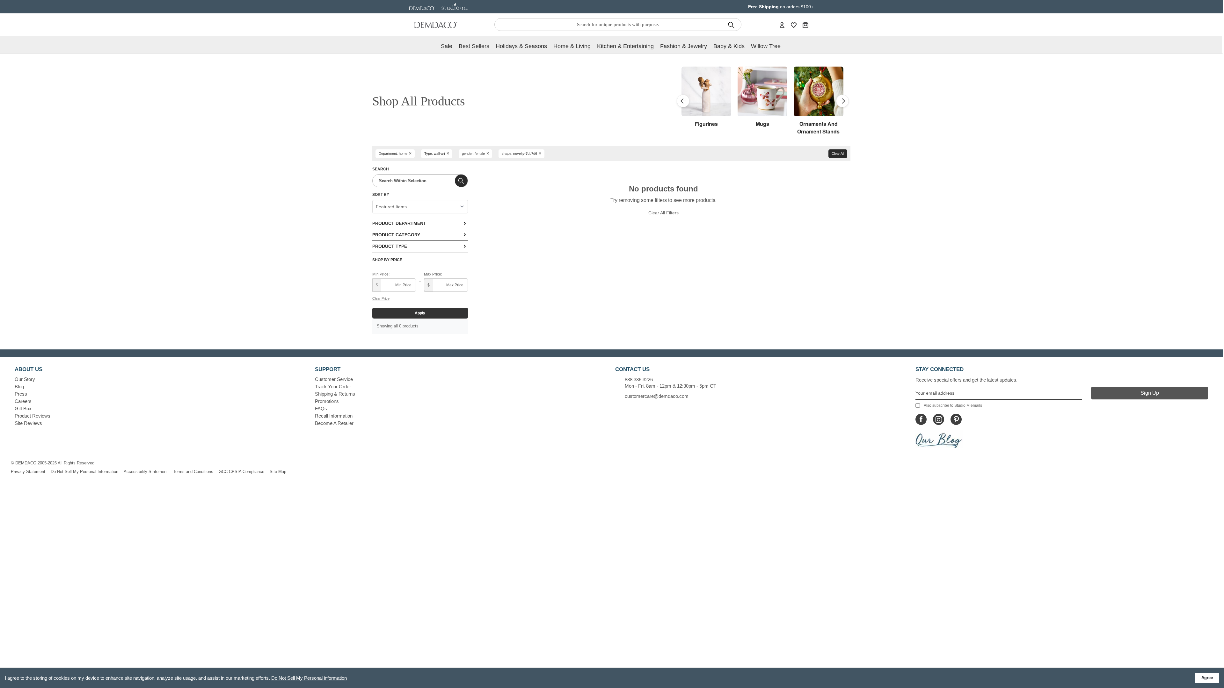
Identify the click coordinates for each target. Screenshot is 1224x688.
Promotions (327, 401)
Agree (1207, 677)
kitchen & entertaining (625, 46)
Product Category (396, 234)
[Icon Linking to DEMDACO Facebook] (921, 419)
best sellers (474, 46)
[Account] (781, 25)
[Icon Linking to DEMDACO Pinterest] (956, 419)
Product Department (399, 223)
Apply (420, 313)
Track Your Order (333, 386)
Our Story (25, 379)
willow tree (766, 46)
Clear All (838, 153)
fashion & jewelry (683, 46)
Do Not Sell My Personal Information (84, 471)
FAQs (321, 408)
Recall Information (334, 416)
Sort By (380, 194)
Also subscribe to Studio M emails (953, 405)
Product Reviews (32, 416)
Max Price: (433, 274)
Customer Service (334, 379)
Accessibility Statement (146, 471)
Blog (19, 386)
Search (380, 169)
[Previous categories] (683, 101)
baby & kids (729, 46)
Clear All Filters (663, 212)
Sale (446, 46)
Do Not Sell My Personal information (309, 678)
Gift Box (23, 408)
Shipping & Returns (335, 394)
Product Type (389, 246)
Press (21, 394)
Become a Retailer (334, 423)
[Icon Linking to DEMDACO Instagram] (938, 419)
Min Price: (381, 274)
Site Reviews (28, 423)
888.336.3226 (639, 379)
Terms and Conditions (193, 471)
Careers (23, 401)
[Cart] (805, 25)
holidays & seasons (521, 46)
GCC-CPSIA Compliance (241, 471)
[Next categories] (842, 101)
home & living (572, 46)
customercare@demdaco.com (656, 396)
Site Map (278, 471)
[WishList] (793, 25)
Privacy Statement (28, 471)
